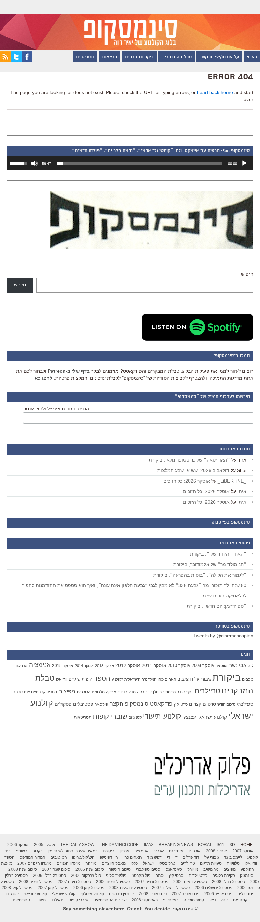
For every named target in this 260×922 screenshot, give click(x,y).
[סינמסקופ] (130, 25)
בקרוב (37, 851)
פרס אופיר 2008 (153, 893)
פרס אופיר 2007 (185, 893)
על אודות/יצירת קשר (219, 57)
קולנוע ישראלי (63, 893)
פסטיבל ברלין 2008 (228, 881)
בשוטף (21, 851)
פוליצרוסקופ (116, 875)
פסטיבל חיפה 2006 (113, 881)
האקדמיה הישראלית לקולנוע (134, 679)
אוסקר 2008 (216, 851)
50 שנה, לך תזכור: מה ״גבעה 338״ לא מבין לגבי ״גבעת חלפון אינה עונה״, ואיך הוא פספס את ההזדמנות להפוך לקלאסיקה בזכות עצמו (134, 590)
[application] (130, 163)
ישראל (148, 863)
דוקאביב (185, 679)
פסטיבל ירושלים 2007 (171, 887)
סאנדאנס (31, 692)
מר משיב (210, 869)
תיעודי (40, 900)
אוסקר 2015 (62, 665)
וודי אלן (61, 679)
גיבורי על (202, 679)
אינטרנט (176, 851)
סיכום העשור (120, 869)
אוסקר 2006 (18, 844)
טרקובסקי (167, 863)
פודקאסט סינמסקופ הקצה (140, 704)
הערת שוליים (80, 679)
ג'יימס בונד (233, 857)
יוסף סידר (185, 692)
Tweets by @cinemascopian (223, 635)
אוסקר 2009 (203, 665)
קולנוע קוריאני (35, 893)
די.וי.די (172, 857)
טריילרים (207, 691)
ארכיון (124, 851)
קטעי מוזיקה (193, 900)
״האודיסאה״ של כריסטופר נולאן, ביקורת (189, 460)
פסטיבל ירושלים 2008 (128, 887)
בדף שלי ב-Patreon (69, 371)
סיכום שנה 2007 (56, 869)
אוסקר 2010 (179, 665)
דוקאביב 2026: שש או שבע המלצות (193, 470)
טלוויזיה (233, 863)
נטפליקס (48, 691)
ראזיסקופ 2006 (145, 900)
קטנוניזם (135, 717)
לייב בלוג (144, 692)
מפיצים (66, 691)
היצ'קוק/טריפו (83, 857)
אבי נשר (237, 665)
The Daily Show (77, 844)
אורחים (195, 851)
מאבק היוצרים (114, 863)
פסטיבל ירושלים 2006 (213, 887)
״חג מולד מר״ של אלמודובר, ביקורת (209, 564)
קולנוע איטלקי (92, 893)
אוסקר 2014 (84, 666)
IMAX (149, 844)
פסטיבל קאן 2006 (88, 887)
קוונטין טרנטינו (121, 893)
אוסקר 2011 (154, 665)
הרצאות (109, 57)
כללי (134, 863)
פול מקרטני (140, 875)
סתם (159, 875)
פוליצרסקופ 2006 (86, 875)
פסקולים (63, 704)
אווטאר (222, 665)
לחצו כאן (42, 378)
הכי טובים (58, 857)
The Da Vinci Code (119, 844)
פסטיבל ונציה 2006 (190, 881)
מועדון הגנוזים (68, 863)
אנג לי (159, 851)
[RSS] (5, 60)
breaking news (176, 844)
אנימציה (40, 665)
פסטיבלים (83, 704)
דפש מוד (154, 857)
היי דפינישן (109, 857)
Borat (205, 844)
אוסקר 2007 (243, 851)
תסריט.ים (85, 57)
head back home (215, 92)
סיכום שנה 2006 (89, 869)
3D (250, 665)
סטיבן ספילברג (148, 869)
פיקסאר (101, 704)
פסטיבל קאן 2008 (17, 887)
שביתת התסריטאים (110, 900)
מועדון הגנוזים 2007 (34, 863)
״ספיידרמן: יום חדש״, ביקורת (216, 606)
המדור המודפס (32, 857)
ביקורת (226, 677)
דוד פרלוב (191, 857)
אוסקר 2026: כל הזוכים (186, 481)
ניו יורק (192, 869)
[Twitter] (16, 60)
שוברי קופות (110, 716)
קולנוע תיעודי (162, 716)
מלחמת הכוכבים (91, 692)
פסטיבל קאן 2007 (53, 887)
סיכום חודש (226, 704)
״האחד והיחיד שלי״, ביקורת (218, 554)
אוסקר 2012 (127, 665)
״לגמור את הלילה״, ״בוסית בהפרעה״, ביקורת (199, 575)
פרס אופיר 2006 (218, 893)
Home (246, 844)
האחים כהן (167, 679)
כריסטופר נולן (164, 692)
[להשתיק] (34, 163)
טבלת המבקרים (176, 57)
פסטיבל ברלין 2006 (49, 875)
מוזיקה (111, 692)
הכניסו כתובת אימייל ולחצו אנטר (56, 408)
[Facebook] (27, 60)
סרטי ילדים (198, 875)
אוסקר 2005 (44, 844)
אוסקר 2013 (104, 666)
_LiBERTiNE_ (232, 481)
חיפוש (247, 274)
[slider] (139, 163)
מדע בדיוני (127, 692)
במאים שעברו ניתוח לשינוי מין (73, 851)
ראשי (252, 57)
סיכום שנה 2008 (22, 869)
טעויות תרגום (211, 863)
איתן (241, 491)
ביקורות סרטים (139, 57)
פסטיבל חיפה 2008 (35, 881)
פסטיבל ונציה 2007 (151, 881)
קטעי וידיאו (218, 900)
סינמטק (246, 875)
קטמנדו (12, 893)
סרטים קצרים (202, 704)
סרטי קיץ (181, 704)
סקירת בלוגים (223, 875)
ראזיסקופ (170, 900)
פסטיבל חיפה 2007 (74, 881)
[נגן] (244, 163)
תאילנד (57, 900)
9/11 (220, 844)
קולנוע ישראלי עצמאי (204, 717)
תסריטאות (82, 717)
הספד (102, 678)
